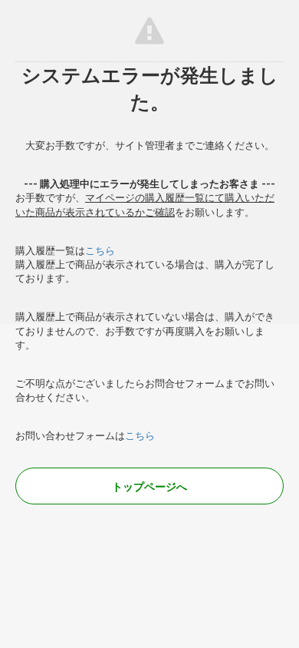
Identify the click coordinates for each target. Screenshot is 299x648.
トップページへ (149, 487)
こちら (100, 250)
